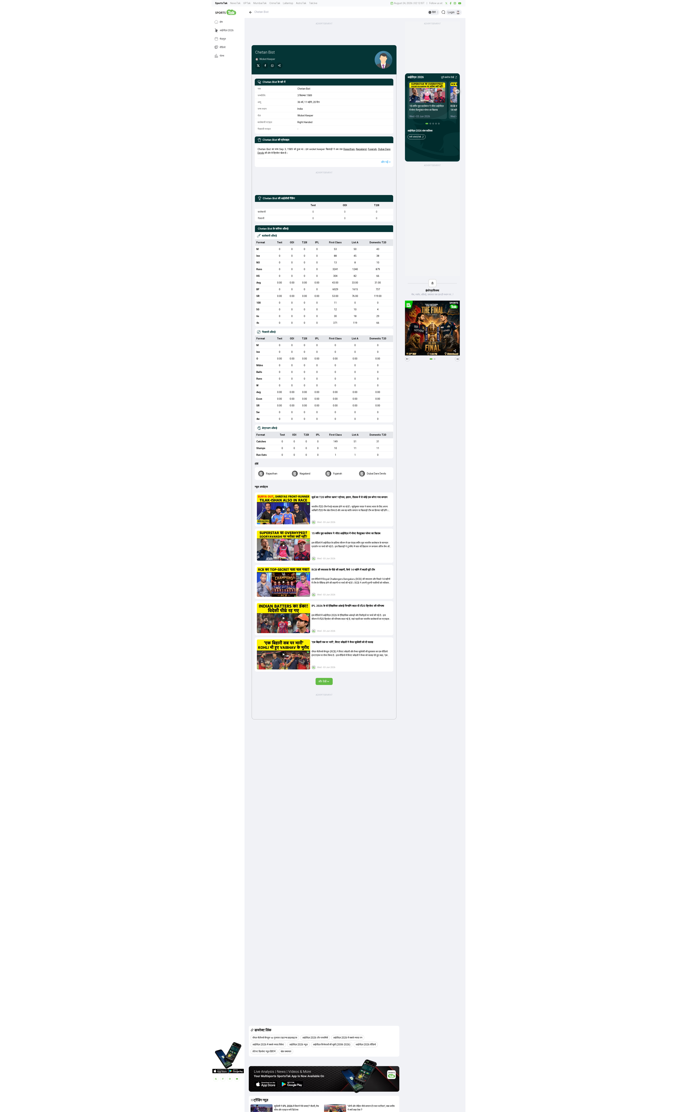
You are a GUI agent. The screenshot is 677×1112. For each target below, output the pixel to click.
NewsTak (235, 3)
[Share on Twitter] (258, 65)
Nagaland (361, 149)
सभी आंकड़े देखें (415, 137)
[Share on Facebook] (265, 65)
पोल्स (222, 55)
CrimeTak (274, 3)
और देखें (322, 681)
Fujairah (372, 149)
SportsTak (221, 3)
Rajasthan (349, 149)
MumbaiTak (260, 3)
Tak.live (313, 3)
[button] (283, 510)
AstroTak (301, 3)
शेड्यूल (223, 38)
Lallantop (288, 3)
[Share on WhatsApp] (272, 65)
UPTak (247, 3)
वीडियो (222, 47)
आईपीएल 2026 (227, 30)
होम (221, 21)
